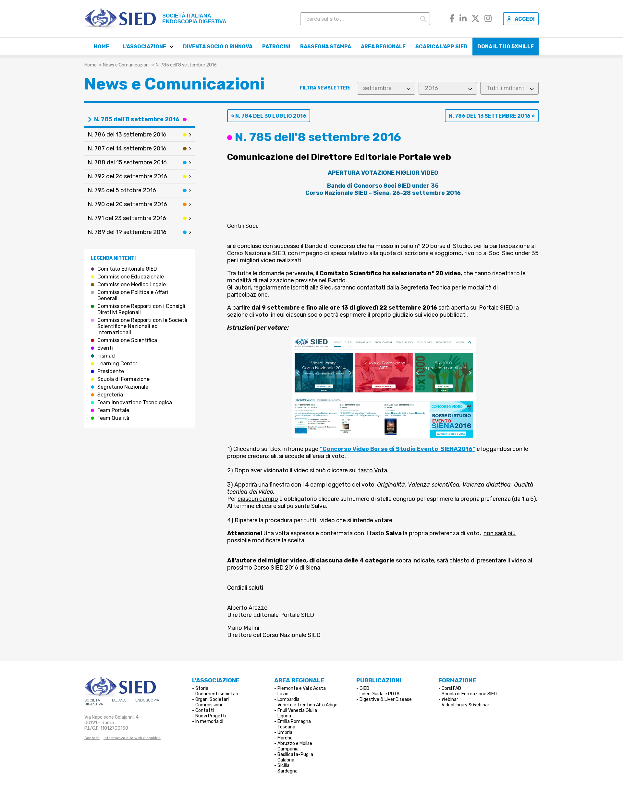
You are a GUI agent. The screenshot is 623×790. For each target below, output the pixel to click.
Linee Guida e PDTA (379, 694)
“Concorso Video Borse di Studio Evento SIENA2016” (397, 449)
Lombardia (288, 699)
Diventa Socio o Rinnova (217, 46)
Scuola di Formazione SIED (469, 694)
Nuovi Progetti (210, 716)
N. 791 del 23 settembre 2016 (127, 218)
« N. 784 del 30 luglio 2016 (268, 116)
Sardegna (287, 771)
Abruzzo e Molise (294, 743)
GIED (364, 688)
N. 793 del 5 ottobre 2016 (122, 190)
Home (101, 46)
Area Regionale (383, 46)
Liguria (284, 716)
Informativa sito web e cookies (132, 738)
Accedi (525, 19)
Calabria (285, 760)
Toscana (286, 727)
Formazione (457, 680)
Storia (201, 688)
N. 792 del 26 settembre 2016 (127, 176)
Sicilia (283, 765)
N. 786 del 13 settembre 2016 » (492, 116)
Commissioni (208, 705)
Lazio (282, 694)
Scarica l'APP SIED (441, 46)
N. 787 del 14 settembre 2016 (127, 148)
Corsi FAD (451, 688)
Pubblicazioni (378, 680)
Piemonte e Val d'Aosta (301, 688)
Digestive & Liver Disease (386, 699)
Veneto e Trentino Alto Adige (307, 705)
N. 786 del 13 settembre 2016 (127, 134)
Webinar (450, 699)
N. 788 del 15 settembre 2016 (127, 162)
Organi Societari (212, 699)
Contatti (92, 738)
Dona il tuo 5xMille (505, 46)
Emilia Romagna (294, 721)
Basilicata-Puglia (295, 754)
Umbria (284, 732)
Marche (285, 738)
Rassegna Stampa (325, 46)
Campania (288, 749)
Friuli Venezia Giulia (297, 710)
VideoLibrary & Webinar (465, 705)
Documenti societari (216, 694)
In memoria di (209, 721)
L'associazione (144, 46)
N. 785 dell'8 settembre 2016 (136, 119)
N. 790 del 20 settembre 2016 (127, 204)
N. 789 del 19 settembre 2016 (127, 232)
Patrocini (276, 46)
